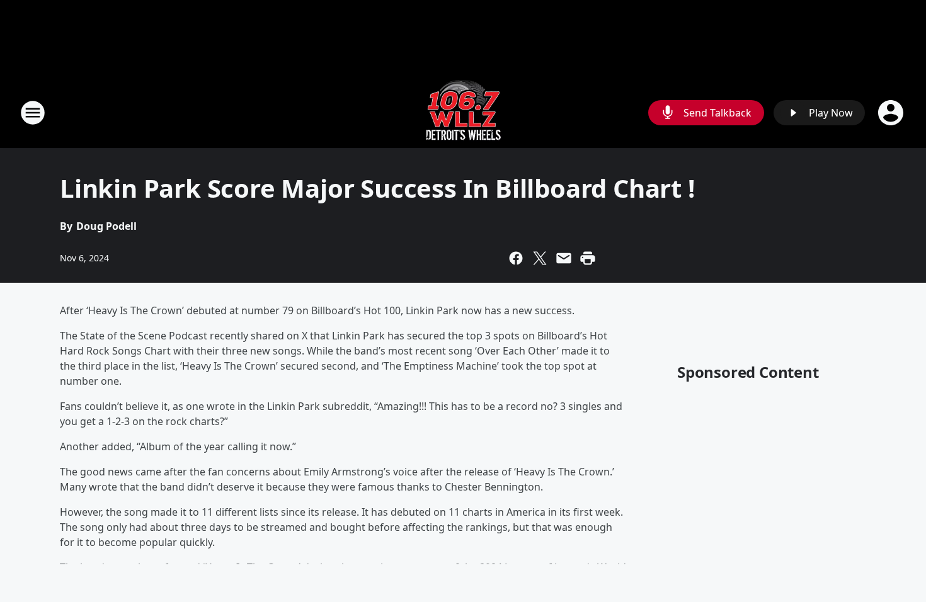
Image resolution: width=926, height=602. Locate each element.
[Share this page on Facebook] (516, 258)
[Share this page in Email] (564, 258)
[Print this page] (588, 258)
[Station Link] (463, 112)
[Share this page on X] (540, 258)
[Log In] (892, 112)
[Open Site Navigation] (32, 112)
